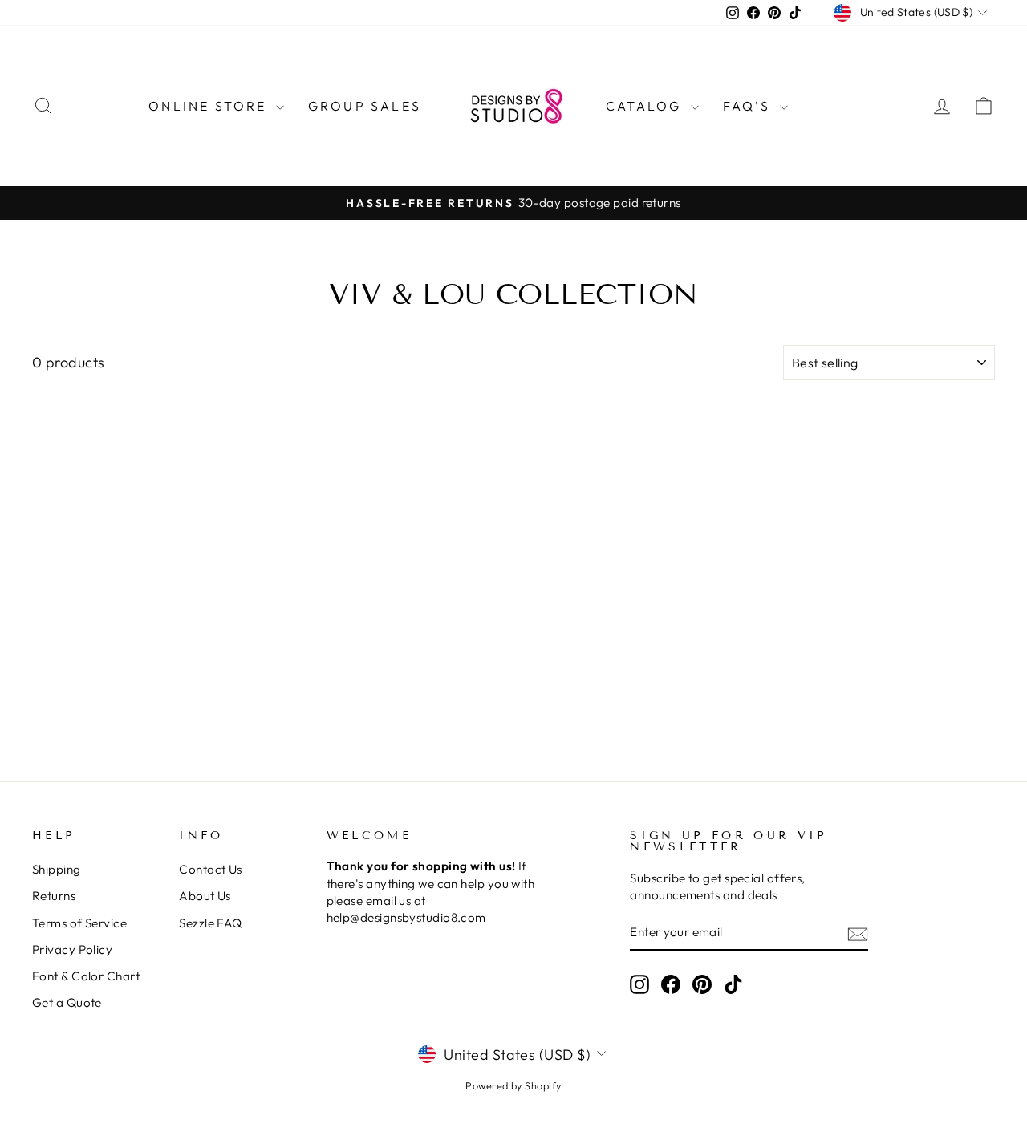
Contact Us (210, 869)
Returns (53, 895)
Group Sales (364, 106)
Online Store (210, 106)
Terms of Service (79, 923)
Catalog (646, 106)
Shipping (56, 869)
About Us (205, 895)
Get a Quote (67, 1002)
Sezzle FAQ (210, 923)
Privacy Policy (72, 949)
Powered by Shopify (513, 1085)
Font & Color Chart (86, 976)
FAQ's (749, 106)
